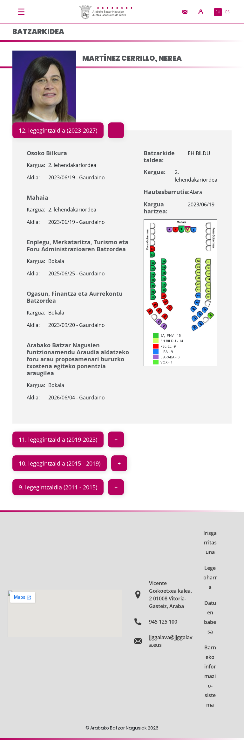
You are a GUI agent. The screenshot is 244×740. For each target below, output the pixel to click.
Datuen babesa (210, 617)
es (227, 12)
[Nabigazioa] (21, 12)
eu (217, 12)
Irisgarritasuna (210, 542)
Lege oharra (210, 577)
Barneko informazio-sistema (210, 676)
